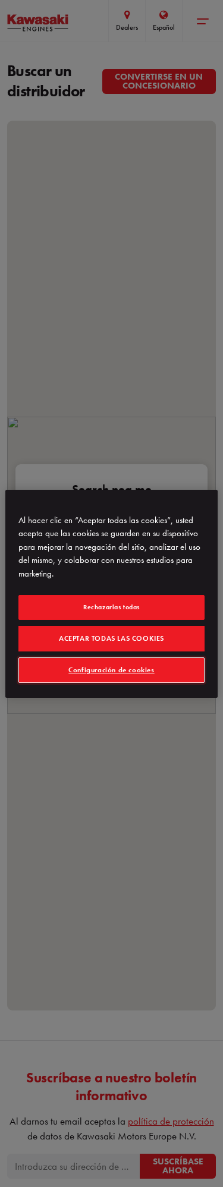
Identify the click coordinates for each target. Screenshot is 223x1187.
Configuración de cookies (111, 670)
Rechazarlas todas (111, 607)
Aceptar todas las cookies (111, 638)
